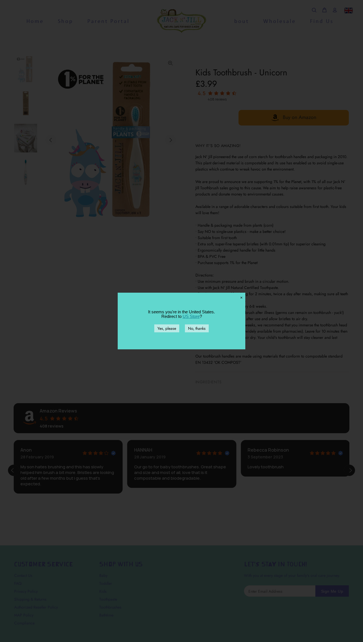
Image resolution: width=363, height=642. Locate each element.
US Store (191, 316)
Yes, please (166, 328)
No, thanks (197, 328)
